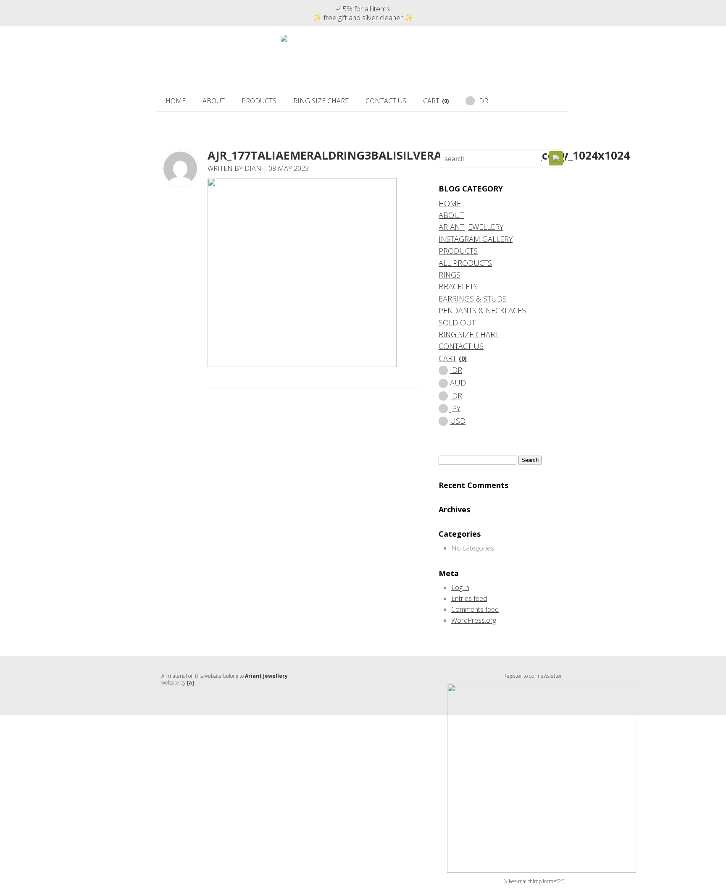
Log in (460, 587)
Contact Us (386, 100)
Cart (436, 100)
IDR (482, 100)
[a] (190, 682)
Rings (449, 275)
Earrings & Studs (473, 299)
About (214, 100)
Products (259, 100)
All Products (465, 263)
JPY (455, 408)
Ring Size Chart (321, 100)
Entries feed (469, 598)
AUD (458, 383)
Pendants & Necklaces (482, 310)
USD (458, 421)
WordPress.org (473, 620)
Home (176, 100)
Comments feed (475, 609)
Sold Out (457, 322)
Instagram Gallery (476, 239)
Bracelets (458, 286)
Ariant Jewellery (471, 227)
